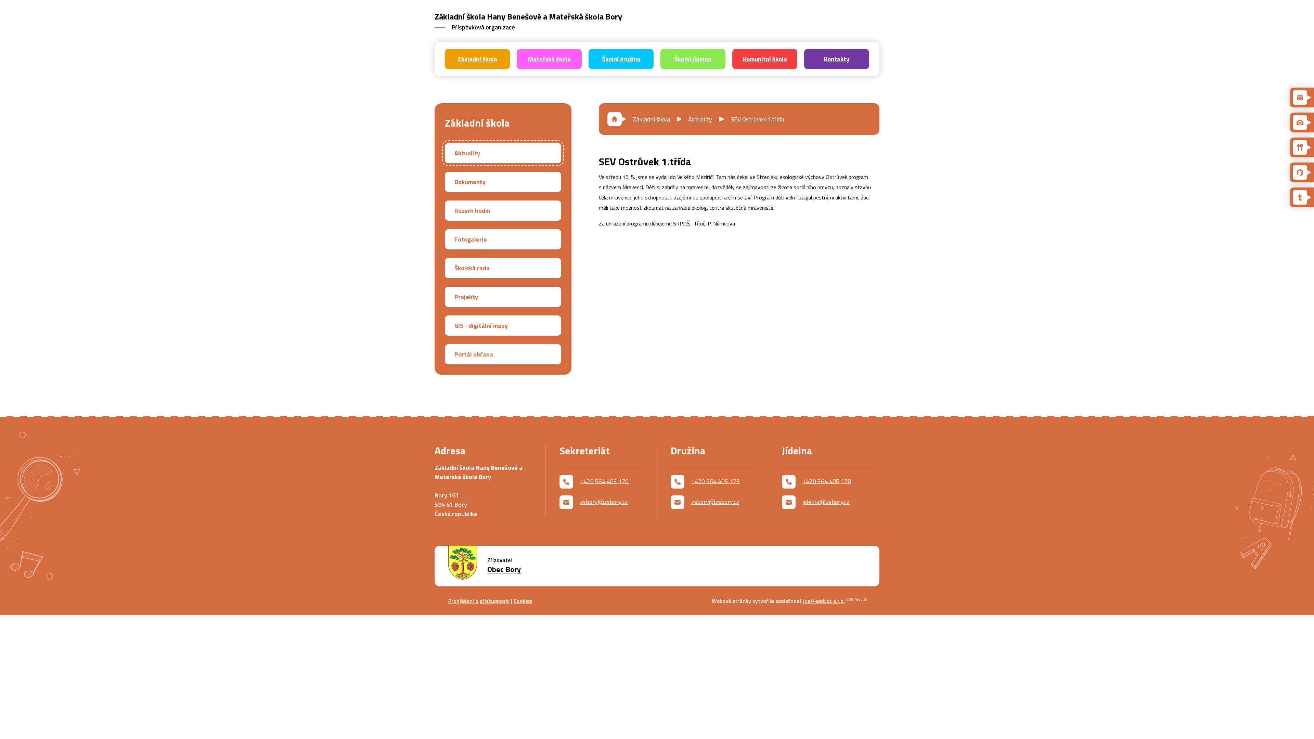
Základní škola (651, 119)
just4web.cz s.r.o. (824, 601)
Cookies (523, 601)
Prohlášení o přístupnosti (479, 601)
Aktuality (700, 119)
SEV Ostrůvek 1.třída (757, 119)
